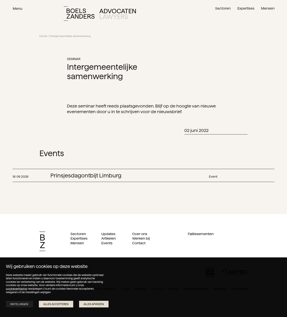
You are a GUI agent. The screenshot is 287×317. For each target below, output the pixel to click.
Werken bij (141, 238)
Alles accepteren (56, 304)
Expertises (78, 238)
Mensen (77, 243)
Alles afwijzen (94, 304)
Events (43, 36)
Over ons (139, 234)
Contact (138, 243)
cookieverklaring (16, 288)
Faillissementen (201, 234)
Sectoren (78, 234)
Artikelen (108, 238)
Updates (108, 234)
